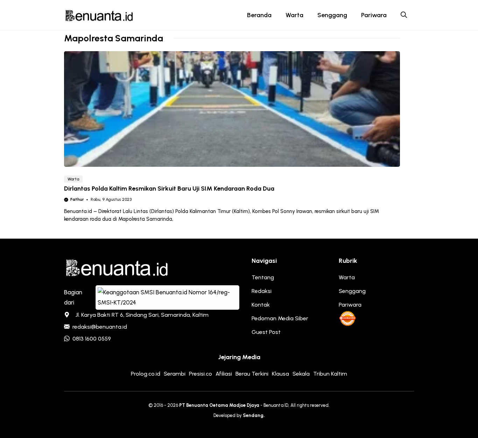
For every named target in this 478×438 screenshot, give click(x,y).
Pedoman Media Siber (280, 318)
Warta (294, 15)
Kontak (261, 304)
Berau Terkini (252, 373)
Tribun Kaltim (330, 373)
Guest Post (266, 332)
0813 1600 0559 (91, 338)
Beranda (259, 15)
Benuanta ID (275, 405)
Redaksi (262, 291)
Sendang (253, 415)
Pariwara (374, 15)
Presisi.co (200, 373)
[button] (404, 15)
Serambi (174, 373)
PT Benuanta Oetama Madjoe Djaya (219, 405)
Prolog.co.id (145, 373)
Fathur (77, 199)
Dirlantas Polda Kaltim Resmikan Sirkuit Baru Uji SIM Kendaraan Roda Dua (169, 188)
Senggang (332, 15)
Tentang (263, 277)
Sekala (301, 373)
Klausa (280, 373)
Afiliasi (224, 373)
